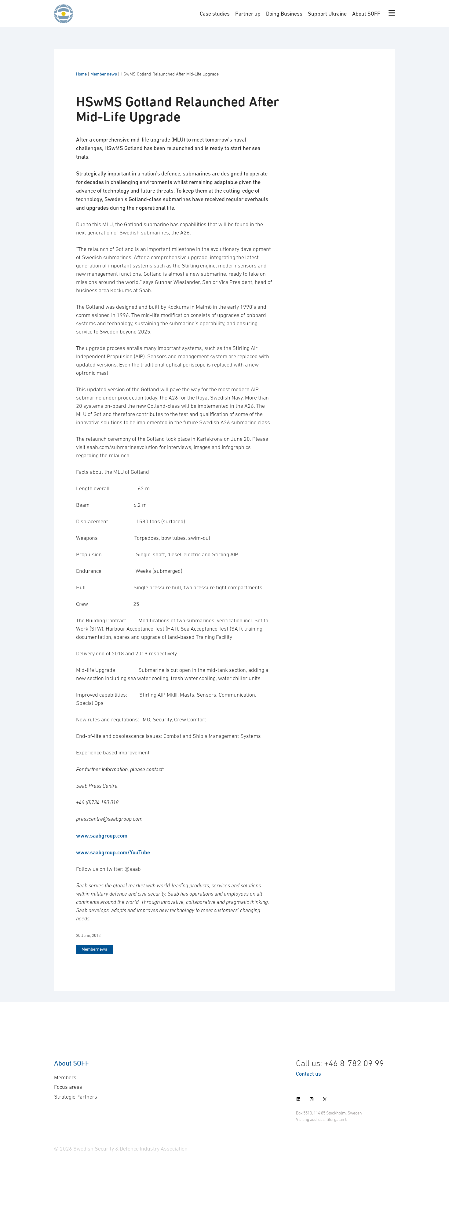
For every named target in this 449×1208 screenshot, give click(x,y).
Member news (103, 74)
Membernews (94, 949)
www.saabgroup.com (101, 835)
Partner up (248, 13)
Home (81, 74)
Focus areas (68, 1087)
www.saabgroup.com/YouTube (113, 852)
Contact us (308, 1073)
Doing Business (284, 13)
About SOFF (366, 13)
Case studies (215, 13)
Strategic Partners (75, 1097)
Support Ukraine (327, 13)
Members (65, 1077)
